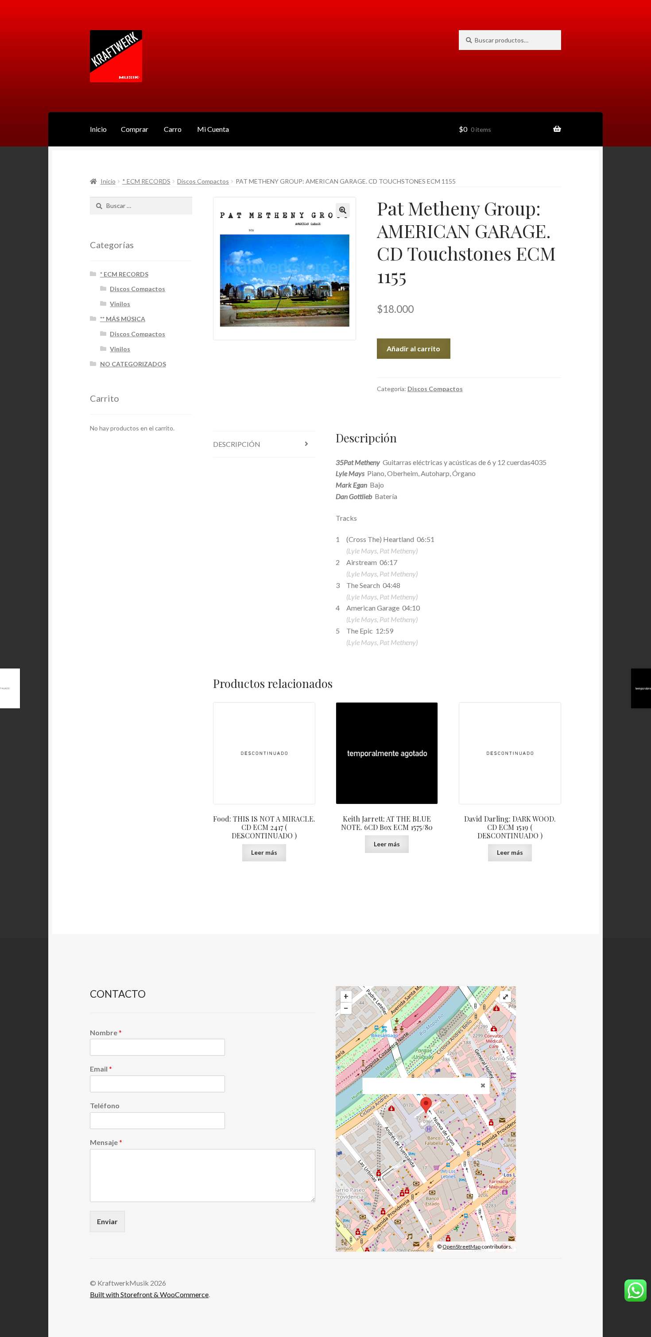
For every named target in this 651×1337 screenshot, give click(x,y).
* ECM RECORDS (146, 181)
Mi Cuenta (213, 129)
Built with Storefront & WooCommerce (149, 1294)
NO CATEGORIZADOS (133, 364)
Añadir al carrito (413, 348)
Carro (173, 129)
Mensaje (106, 1142)
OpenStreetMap (461, 1246)
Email (101, 1068)
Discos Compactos (203, 181)
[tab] (264, 444)
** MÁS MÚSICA (122, 319)
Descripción (236, 444)
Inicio (98, 129)
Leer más (264, 852)
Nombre (106, 1032)
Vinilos (120, 303)
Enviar (107, 1221)
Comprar (134, 129)
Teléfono (105, 1105)
